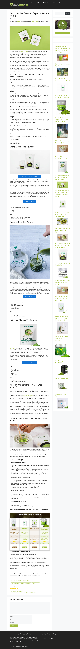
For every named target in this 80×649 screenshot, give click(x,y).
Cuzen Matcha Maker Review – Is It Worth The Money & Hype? (62, 318)
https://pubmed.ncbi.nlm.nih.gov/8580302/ (20, 580)
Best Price (14, 547)
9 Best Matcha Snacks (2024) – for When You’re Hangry (62, 214)
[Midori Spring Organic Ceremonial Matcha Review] (62, 357)
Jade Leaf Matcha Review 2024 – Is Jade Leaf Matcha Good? (62, 157)
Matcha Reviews (46, 2)
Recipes (61, 2)
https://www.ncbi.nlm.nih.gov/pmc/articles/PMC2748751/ (23, 583)
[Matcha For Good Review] (62, 408)
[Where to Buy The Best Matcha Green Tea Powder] (62, 293)
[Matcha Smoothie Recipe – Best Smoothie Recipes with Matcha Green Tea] (62, 60)
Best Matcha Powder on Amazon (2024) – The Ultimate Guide (62, 245)
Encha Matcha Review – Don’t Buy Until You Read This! (62, 298)
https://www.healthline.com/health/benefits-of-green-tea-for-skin (25, 582)
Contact (58, 646)
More (31, 5)
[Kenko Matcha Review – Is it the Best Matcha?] (62, 114)
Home (31, 2)
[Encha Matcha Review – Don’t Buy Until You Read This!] (62, 312)
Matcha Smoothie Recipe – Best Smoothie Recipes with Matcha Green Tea (24, 592)
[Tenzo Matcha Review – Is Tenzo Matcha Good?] (62, 92)
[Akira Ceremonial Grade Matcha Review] (62, 277)
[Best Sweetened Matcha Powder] (62, 75)
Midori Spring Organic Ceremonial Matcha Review (62, 338)
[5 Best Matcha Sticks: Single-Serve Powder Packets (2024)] (62, 137)
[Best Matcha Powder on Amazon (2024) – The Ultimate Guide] (62, 259)
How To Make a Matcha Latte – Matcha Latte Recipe (62, 230)
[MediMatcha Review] (62, 390)
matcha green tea (24, 51)
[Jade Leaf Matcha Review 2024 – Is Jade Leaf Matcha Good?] (62, 172)
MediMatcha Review (61, 378)
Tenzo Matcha (13, 280)
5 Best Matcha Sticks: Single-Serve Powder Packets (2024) (62, 119)
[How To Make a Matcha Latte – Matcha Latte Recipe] (62, 239)
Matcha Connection (47, 638)
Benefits (54, 2)
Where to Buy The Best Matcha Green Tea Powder (62, 282)
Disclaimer (68, 646)
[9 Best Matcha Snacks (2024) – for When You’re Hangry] (62, 224)
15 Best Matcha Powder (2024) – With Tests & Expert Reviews (62, 177)
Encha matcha (35, 21)
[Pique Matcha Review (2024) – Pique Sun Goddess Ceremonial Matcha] (62, 208)
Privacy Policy (63, 646)
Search (67, 13)
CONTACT (63, 33)
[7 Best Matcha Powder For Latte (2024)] (62, 151)
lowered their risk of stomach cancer (31, 392)
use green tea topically (28, 395)
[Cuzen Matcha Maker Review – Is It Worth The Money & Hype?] (62, 332)
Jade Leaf (12, 348)
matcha (18, 21)
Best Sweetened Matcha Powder (17, 591)
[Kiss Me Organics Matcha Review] (62, 374)
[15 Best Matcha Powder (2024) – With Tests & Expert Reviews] (62, 187)
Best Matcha (37, 2)
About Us (54, 646)
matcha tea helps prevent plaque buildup (22, 403)
